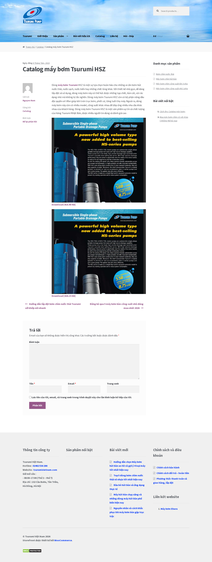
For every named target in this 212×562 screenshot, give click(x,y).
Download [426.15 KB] (64, 295)
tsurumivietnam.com (45, 469)
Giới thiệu (42, 36)
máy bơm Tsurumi (68, 84)
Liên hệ (114, 36)
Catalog (100, 36)
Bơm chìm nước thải (165, 74)
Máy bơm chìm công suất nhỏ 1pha (172, 88)
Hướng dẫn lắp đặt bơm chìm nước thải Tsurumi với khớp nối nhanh (53, 305)
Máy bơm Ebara (169, 508)
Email (72, 383)
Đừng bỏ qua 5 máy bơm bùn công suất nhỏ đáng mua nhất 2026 (116, 305)
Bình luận (34, 342)
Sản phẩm (58, 36)
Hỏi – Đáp (128, 36)
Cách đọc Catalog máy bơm (172, 111)
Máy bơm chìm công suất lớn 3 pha (172, 83)
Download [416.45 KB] (64, 204)
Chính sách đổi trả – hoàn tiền (173, 473)
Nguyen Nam (29, 100)
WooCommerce (63, 540)
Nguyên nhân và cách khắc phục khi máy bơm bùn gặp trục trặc (127, 512)
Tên (32, 383)
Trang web (113, 383)
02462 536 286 (40, 465)
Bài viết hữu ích (81, 36)
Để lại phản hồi (30, 121)
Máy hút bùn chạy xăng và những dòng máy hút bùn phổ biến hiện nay (126, 498)
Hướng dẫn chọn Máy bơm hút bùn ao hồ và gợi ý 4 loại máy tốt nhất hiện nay (127, 465)
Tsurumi (27, 36)
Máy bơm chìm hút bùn (166, 78)
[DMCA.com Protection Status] (106, 551)
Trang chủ (30, 47)
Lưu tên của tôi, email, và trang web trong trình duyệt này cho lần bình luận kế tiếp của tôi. (82, 397)
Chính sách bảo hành (168, 467)
